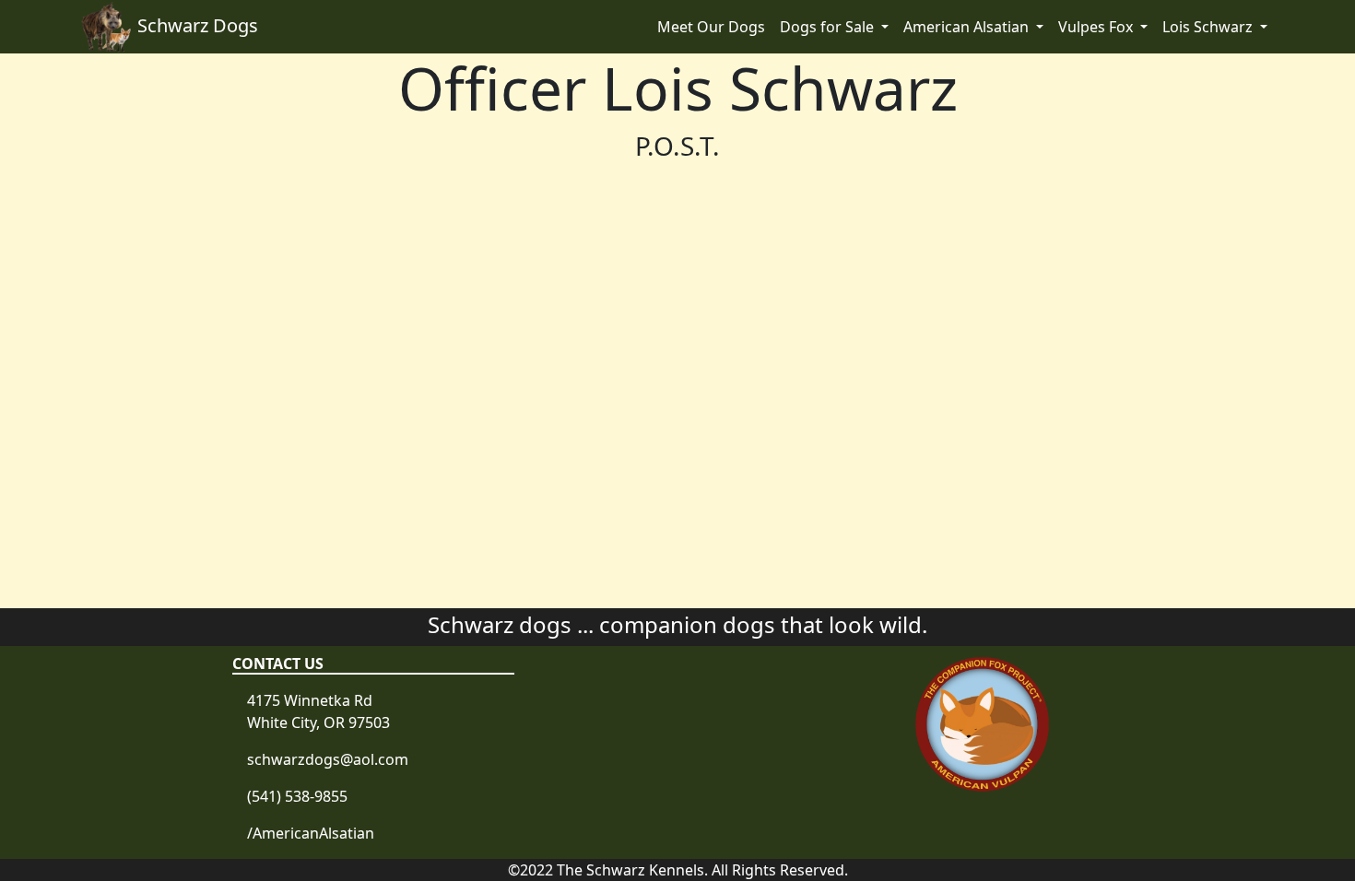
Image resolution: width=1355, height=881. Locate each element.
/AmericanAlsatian (310, 833)
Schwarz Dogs (197, 25)
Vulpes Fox (1097, 27)
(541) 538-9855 (297, 796)
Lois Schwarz (1209, 27)
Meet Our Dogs (711, 27)
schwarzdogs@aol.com (327, 759)
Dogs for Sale (829, 27)
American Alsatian (967, 27)
